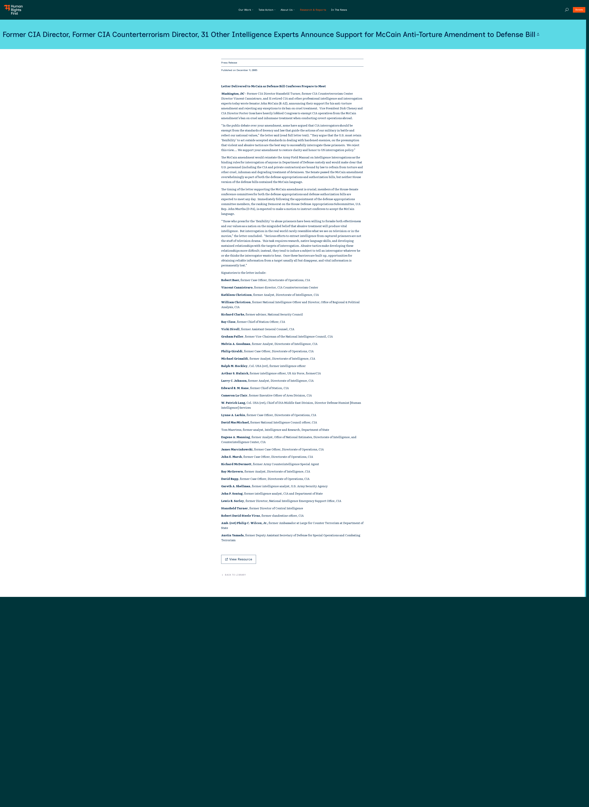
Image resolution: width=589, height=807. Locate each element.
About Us (287, 10)
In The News (339, 10)
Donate (579, 9)
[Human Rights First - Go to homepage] (13, 10)
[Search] (566, 9)
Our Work (245, 10)
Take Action (265, 10)
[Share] (538, 34)
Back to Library (235, 575)
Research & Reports (313, 10)
